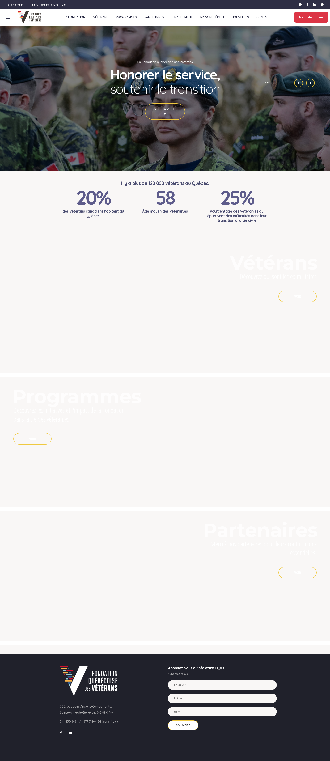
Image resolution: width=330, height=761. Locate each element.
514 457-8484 (16, 4)
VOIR (297, 296)
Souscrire (183, 725)
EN (322, 4)
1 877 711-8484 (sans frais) (49, 4)
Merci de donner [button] (311, 17)
